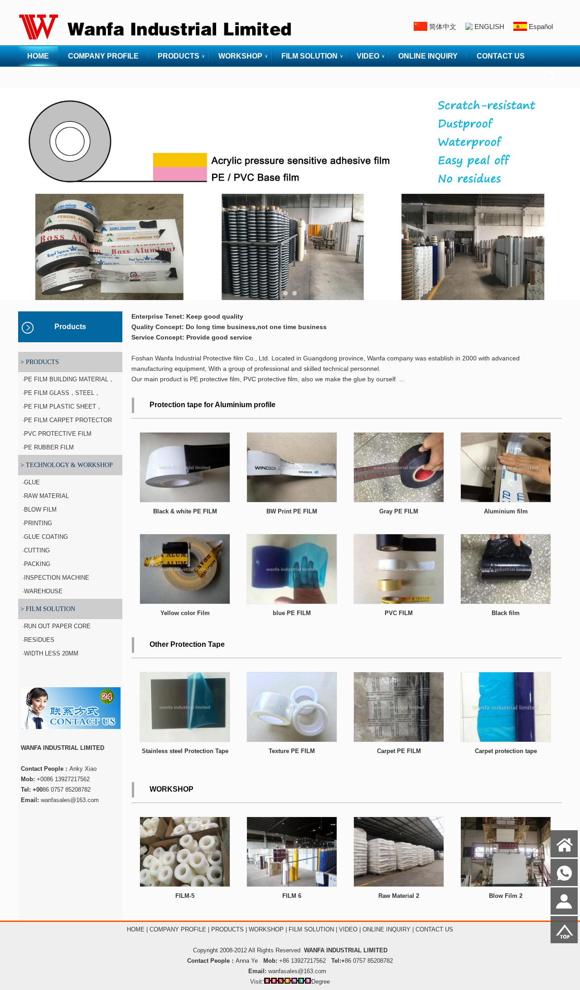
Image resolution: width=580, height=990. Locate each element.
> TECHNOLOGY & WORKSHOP (66, 465)
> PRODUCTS (39, 362)
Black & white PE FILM (185, 511)
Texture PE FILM (292, 751)
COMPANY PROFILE (103, 56)
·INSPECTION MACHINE (54, 577)
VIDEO (368, 56)
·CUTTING (35, 550)
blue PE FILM (292, 613)
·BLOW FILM (38, 509)
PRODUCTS (178, 56)
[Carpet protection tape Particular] (506, 739)
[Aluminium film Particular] (506, 500)
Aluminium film (506, 511)
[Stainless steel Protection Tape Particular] (185, 739)
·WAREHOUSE (41, 591)
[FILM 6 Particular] (292, 884)
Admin (13, 981)
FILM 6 (291, 895)
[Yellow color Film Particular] (185, 601)
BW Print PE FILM (291, 511)
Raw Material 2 (398, 895)
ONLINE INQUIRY (428, 56)
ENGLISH (489, 26)
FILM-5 (184, 895)
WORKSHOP (240, 56)
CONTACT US (501, 56)
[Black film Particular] (506, 601)
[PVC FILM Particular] (399, 601)
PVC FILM (399, 613)
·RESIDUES (37, 639)
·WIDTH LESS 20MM (49, 653)
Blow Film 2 (505, 895)
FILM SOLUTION (309, 56)
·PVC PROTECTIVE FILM (56, 433)
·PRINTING (36, 523)
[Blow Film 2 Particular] (506, 884)
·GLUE (30, 482)
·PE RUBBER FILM (47, 447)
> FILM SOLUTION (47, 609)
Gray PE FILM (398, 511)
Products (70, 326)
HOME (38, 56)
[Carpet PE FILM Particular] (399, 739)
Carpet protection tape (506, 751)
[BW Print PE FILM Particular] (292, 500)
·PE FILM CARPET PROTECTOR (66, 420)
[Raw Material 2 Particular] (399, 884)
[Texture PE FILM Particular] (292, 739)
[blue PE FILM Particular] (292, 601)
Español (541, 26)
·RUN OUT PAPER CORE (55, 626)
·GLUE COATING (44, 536)
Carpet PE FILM (399, 751)
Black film (506, 613)
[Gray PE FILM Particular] (399, 500)
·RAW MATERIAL (44, 496)
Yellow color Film (185, 613)
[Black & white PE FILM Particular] (185, 500)
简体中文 (442, 26)
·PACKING (35, 564)
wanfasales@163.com (297, 971)
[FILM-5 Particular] (185, 884)
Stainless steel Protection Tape (185, 751)
